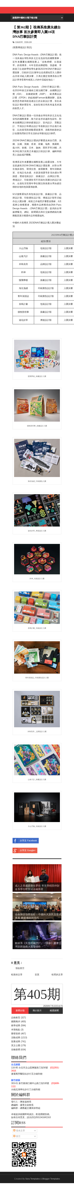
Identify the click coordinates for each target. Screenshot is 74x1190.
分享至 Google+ (28, 850)
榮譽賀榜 (15, 1033)
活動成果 (15, 1037)
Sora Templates (32, 1179)
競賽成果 (28, 42)
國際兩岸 (15, 1021)
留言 (17, 1136)
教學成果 (15, 1025)
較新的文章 (16, 974)
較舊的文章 (57, 974)
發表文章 (20, 1130)
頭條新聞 (19, 42)
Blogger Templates (51, 1179)
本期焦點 (15, 1029)
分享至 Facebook (28, 840)
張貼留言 (19, 968)
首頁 (37, 974)
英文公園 (15, 1045)
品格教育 (15, 1017)
